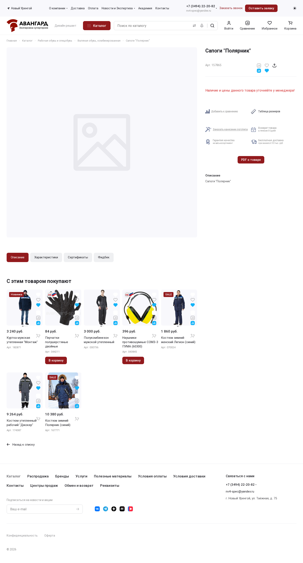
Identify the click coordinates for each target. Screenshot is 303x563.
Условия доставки (189, 476)
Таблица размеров (269, 111)
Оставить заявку (261, 8)
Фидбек (103, 257)
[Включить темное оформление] (294, 8)
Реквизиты (109, 485)
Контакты (15, 485)
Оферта (49, 535)
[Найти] (212, 25)
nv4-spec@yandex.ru (198, 10)
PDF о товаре (251, 160)
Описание (17, 257)
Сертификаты (78, 257)
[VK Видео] (130, 508)
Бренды (62, 476)
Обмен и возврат (79, 485)
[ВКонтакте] (97, 508)
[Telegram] (105, 508)
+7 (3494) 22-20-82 (200, 6)
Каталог (14, 476)
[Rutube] (122, 508)
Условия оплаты (152, 476)
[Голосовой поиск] (202, 25)
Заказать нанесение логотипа (230, 129)
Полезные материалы (112, 476)
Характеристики (46, 257)
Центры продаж (44, 485)
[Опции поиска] (193, 25)
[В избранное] (267, 65)
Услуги (81, 476)
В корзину (56, 360)
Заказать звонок (231, 8)
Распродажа (38, 476)
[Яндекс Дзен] (113, 508)
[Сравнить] (259, 65)
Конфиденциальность (22, 535)
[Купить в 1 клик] (38, 333)
